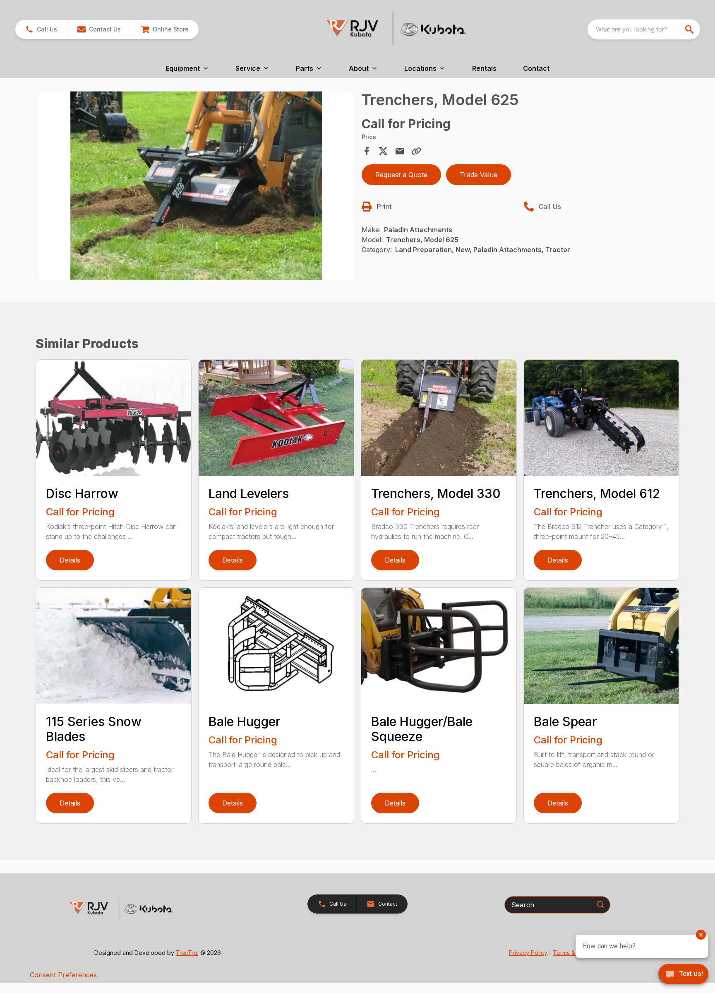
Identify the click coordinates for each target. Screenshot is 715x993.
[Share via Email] (400, 151)
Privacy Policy (528, 952)
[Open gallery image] (196, 185)
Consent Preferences (63, 975)
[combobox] (644, 29)
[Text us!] (683, 975)
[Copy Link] (416, 151)
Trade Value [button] (478, 175)
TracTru (186, 952)
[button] (41, 29)
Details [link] (70, 560)
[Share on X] (383, 151)
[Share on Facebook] (367, 151)
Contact (536, 68)
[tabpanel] (196, 187)
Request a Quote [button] (401, 175)
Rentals (484, 68)
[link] (165, 29)
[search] (690, 29)
